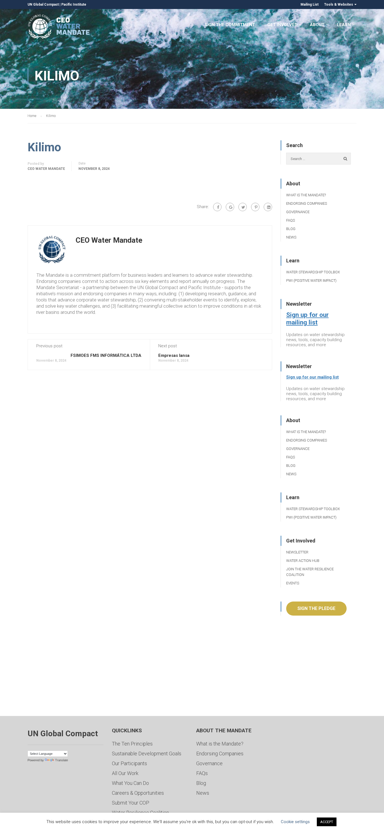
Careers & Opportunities (138, 793)
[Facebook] (217, 207)
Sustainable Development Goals (146, 753)
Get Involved (282, 24)
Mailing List (310, 4)
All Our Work (125, 773)
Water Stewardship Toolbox (313, 272)
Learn (344, 24)
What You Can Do (130, 783)
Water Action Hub (302, 560)
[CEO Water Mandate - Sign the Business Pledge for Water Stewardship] (59, 27)
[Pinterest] (255, 207)
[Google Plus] (230, 207)
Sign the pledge (316, 608)
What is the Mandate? (306, 195)
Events (292, 583)
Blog (290, 229)
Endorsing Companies (306, 203)
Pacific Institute (73, 4)
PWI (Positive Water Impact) (311, 280)
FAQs (290, 220)
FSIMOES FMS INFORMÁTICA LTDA (106, 355)
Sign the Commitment (230, 24)
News (291, 237)
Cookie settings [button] (295, 821)
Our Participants (129, 763)
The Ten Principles (132, 744)
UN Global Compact (43, 4)
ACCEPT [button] (326, 822)
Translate (61, 760)
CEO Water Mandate (46, 169)
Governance (298, 212)
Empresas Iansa (173, 355)
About (317, 24)
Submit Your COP (130, 803)
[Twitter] (242, 207)
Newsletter (297, 552)
